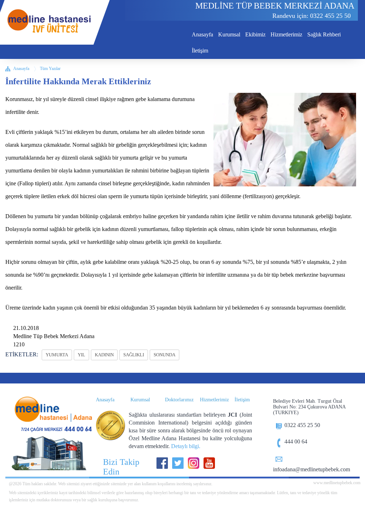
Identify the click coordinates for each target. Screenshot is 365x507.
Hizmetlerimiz (286, 34)
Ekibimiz (255, 34)
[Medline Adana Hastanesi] (49, 416)
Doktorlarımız (179, 399)
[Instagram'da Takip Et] (193, 463)
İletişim (200, 50)
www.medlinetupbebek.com (336, 482)
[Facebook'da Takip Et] (162, 463)
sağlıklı (133, 354)
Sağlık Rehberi (324, 34)
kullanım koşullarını (158, 483)
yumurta (57, 354)
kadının (104, 354)
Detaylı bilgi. (185, 446)
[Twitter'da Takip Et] (178, 463)
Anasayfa (202, 34)
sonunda (164, 354)
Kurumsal (229, 34)
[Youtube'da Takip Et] (209, 463)
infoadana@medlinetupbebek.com (311, 469)
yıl (81, 354)
